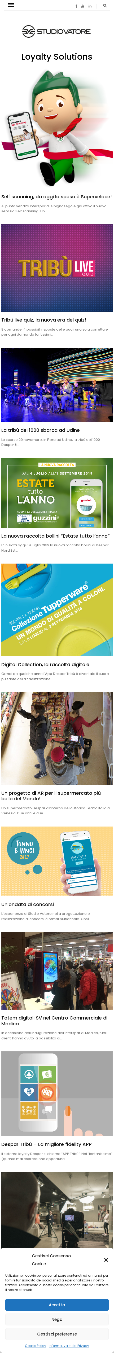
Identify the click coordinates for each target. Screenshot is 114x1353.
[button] (106, 1260)
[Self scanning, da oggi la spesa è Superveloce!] (57, 128)
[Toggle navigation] (11, 5)
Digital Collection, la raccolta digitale (45, 664)
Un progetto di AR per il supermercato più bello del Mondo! (51, 796)
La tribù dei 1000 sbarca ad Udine (40, 430)
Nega (57, 1319)
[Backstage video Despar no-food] (57, 1219)
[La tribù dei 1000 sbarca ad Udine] (57, 385)
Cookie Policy (35, 1345)
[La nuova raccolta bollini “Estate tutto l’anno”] (57, 493)
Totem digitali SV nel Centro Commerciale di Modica (54, 1020)
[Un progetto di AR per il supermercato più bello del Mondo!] (57, 738)
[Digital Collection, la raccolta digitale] (57, 610)
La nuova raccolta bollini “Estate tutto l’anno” (55, 536)
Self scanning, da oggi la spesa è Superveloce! (56, 196)
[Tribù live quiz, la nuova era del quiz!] (57, 268)
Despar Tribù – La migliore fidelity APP (46, 1144)
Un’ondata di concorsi (27, 904)
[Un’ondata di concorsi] (57, 861)
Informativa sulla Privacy (69, 1345)
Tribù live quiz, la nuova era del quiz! (43, 320)
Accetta (57, 1305)
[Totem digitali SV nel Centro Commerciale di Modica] (57, 971)
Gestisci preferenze (57, 1334)
